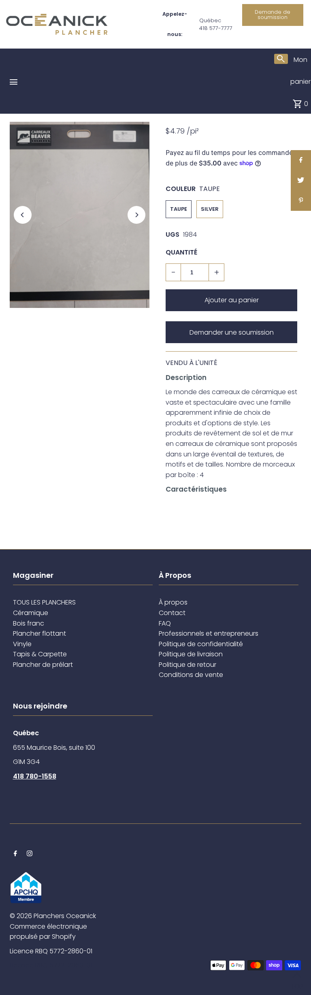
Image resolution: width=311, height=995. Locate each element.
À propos (173, 602)
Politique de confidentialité (201, 644)
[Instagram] (29, 854)
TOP (297, 984)
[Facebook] (15, 854)
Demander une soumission (232, 332)
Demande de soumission (272, 14)
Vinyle (22, 644)
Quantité (181, 252)
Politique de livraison (191, 654)
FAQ (165, 623)
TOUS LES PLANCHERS (44, 602)
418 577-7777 (215, 28)
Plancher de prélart (43, 664)
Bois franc (28, 623)
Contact (172, 612)
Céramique (30, 612)
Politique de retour (187, 664)
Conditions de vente (191, 674)
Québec (210, 20)
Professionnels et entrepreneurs (208, 633)
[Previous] (23, 215)
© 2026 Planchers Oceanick (53, 916)
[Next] (136, 215)
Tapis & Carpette (40, 654)
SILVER (210, 209)
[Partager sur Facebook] (301, 160)
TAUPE (178, 209)
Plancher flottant (39, 633)
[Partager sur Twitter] (301, 180)
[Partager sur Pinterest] (301, 201)
